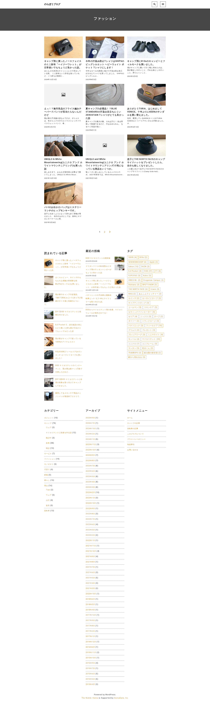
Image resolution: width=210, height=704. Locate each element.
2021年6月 (90, 572)
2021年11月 (91, 546)
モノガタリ (48, 464)
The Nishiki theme (89, 698)
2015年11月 (91, 652)
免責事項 (131, 444)
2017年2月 (90, 631)
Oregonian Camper (153, 280)
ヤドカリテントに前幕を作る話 (59, 433)
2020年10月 (91, 594)
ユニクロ (133, 344)
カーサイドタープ (151, 298)
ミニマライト (155, 334)
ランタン (133, 348)
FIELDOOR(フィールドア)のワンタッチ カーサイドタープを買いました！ (68, 355)
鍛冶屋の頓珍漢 (152, 353)
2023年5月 (90, 476)
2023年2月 (90, 492)
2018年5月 (90, 604)
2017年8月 (90, 626)
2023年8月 (90, 461)
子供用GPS (134, 353)
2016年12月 (91, 642)
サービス (48, 454)
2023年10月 (91, 450)
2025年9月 (90, 418)
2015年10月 (91, 658)
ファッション (49, 459)
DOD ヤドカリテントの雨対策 (98, 258)
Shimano (134, 285)
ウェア (48, 427)
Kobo (147, 275)
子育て (47, 470)
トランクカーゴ (150, 321)
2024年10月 (91, 428)
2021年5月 (90, 578)
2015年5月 (90, 679)
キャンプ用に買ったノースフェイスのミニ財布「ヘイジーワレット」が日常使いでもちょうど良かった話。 (104, 284)
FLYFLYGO (134, 275)
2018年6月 (90, 599)
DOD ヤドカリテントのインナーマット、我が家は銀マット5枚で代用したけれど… (68, 368)
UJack (155, 289)
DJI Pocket (135, 271)
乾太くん (147, 348)
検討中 (48, 438)
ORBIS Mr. (134, 280)
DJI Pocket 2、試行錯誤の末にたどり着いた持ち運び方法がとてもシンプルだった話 (68, 328)
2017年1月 (90, 636)
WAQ (132, 294)
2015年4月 (90, 684)
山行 (48, 500)
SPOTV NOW (149, 285)
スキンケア (150, 307)
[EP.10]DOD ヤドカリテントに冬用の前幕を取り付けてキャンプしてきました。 (68, 382)
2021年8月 (90, 562)
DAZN (145, 266)
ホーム (130, 418)
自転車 (47, 511)
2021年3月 (90, 588)
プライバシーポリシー (136, 439)
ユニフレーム (149, 344)
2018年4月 (90, 610)
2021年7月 (90, 567)
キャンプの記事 (133, 423)
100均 (132, 257)
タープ (158, 316)
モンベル (133, 339)
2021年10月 (91, 551)
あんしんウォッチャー (150, 294)
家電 (46, 475)
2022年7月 (90, 519)
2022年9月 (90, 508)
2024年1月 (90, 439)
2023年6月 (90, 471)
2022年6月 (90, 524)
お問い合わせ (132, 450)
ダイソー (133, 321)
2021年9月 (90, 556)
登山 (46, 486)
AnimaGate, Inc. (121, 698)
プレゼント (148, 330)
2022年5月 (90, 530)
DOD (148, 271)
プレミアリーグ (136, 334)
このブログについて (135, 434)
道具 (48, 443)
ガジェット (48, 418)
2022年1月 (90, 540)
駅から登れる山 (136, 357)
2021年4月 (90, 583)
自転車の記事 (132, 428)
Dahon (133, 266)
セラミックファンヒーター (141, 312)
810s (143, 257)
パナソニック (135, 325)
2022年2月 (90, 535)
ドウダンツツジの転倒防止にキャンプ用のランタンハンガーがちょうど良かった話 (98, 269)
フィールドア (154, 325)
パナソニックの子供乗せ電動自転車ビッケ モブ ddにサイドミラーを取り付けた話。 (98, 298)
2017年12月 (91, 615)
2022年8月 (90, 514)
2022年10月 (91, 503)
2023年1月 (90, 498)
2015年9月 (90, 663)
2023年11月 (91, 444)
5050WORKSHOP (137, 262)
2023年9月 (90, 455)
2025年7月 (90, 423)
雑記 (48, 448)
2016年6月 (90, 647)
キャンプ (48, 423)
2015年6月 (90, 674)
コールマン (134, 307)
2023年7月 (90, 466)
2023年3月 (90, 487)
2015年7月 (90, 668)
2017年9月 (90, 620)
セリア (132, 316)
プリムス (133, 330)
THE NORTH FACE (138, 289)
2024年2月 (90, 434)
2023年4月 (90, 482)
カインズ (133, 298)
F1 (158, 271)
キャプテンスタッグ (138, 303)
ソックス (145, 316)
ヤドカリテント (151, 339)
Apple (153, 262)
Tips (48, 490)
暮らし (47, 480)
